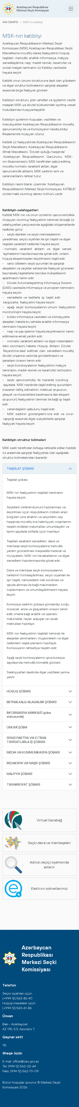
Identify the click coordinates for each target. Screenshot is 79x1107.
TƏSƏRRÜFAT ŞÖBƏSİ (23, 784)
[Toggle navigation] (71, 9)
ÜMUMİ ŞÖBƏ (17, 727)
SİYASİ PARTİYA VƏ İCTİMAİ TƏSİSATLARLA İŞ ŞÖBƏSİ (26, 739)
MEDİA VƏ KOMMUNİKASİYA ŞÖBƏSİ (33, 752)
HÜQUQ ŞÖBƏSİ (19, 691)
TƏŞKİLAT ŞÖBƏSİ (20, 468)
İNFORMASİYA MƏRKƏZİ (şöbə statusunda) (29, 714)
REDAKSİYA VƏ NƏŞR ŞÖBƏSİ (28, 763)
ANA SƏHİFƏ (10, 22)
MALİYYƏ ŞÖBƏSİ (19, 773)
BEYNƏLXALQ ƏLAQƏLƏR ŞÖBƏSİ (32, 702)
